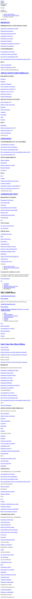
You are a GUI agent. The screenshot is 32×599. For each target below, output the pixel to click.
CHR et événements (5, 109)
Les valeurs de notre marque (7, 225)
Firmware (6, 318)
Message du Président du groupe (8, 574)
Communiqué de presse (6, 234)
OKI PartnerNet (4, 217)
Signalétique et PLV (5, 446)
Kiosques (3, 119)
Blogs (2, 236)
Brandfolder (3, 125)
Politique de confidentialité (7, 582)
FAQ (2, 176)
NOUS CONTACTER (9, 14)
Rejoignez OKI (4, 212)
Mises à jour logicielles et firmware (9, 188)
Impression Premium (5, 130)
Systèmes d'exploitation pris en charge (9, 181)
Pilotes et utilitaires (5, 160)
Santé (2, 117)
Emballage (3, 79)
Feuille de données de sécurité (8, 165)
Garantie (3, 178)
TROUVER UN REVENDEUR (11, 15)
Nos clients (3, 205)
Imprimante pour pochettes (7, 89)
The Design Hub (4, 461)
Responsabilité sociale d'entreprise (9, 207)
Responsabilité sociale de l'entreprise (9, 529)
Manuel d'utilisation (5, 167)
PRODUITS (5, 22)
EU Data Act (4, 170)
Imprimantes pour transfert (7, 38)
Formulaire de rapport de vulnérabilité (9, 186)
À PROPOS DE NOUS (9, 194)
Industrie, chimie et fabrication (8, 104)
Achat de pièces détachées (7, 154)
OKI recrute (3, 534)
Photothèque (3, 572)
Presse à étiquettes (5, 102)
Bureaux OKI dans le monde (7, 527)
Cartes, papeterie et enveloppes (8, 86)
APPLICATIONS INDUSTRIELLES (15, 73)
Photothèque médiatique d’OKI (8, 251)
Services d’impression (6, 133)
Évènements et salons (6, 567)
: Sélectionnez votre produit (15, 309)
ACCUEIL (6, 283)
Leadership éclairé (5, 244)
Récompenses (4, 241)
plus (2, 220)
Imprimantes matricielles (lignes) (8, 33)
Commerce (3, 112)
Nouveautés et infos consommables (9, 54)
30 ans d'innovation (5, 202)
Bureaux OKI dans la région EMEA (9, 210)
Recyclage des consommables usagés (9, 56)
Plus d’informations (5, 278)
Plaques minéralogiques (6, 96)
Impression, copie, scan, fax (7, 91)
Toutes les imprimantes (6, 64)
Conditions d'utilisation (6, 579)
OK (1, 281)
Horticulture (3, 114)
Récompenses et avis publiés (7, 569)
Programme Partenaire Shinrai (8, 215)
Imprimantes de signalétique (7, 46)
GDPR (2, 549)
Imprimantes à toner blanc (7, 36)
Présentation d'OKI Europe (7, 200)
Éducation (3, 107)
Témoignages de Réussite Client (8, 458)
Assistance (6, 285)
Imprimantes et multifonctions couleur (9, 28)
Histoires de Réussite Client (7, 67)
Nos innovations (4, 228)
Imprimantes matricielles (9, 287)
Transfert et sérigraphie (6, 84)
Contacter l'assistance (6, 183)
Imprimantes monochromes (7, 31)
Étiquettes (3, 81)
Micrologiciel (4, 162)
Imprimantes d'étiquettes (6, 41)
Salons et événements (6, 239)
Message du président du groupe (8, 246)
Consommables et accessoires (7, 51)
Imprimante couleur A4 (6, 94)
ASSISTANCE (6, 138)
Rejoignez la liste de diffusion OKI (9, 249)
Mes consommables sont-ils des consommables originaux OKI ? (16, 59)
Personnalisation (4, 453)
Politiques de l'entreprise (6, 544)
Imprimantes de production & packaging (10, 43)
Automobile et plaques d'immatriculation (10, 451)
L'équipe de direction (5, 524)
